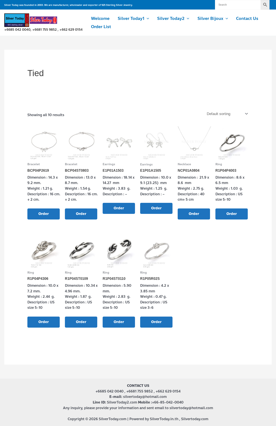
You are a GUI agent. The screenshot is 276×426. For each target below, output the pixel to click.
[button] (146, 18)
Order (43, 213)
